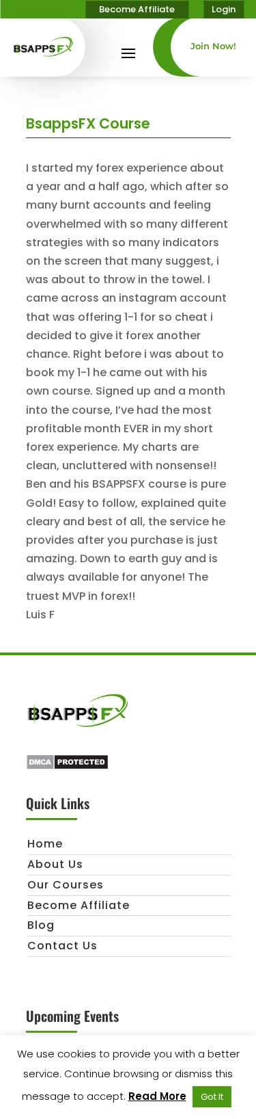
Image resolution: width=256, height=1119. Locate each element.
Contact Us (62, 945)
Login (224, 9)
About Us (55, 864)
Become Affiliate (137, 9)
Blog (41, 925)
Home (45, 844)
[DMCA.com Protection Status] (67, 766)
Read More (157, 1096)
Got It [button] (212, 1096)
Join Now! (213, 45)
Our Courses (65, 885)
